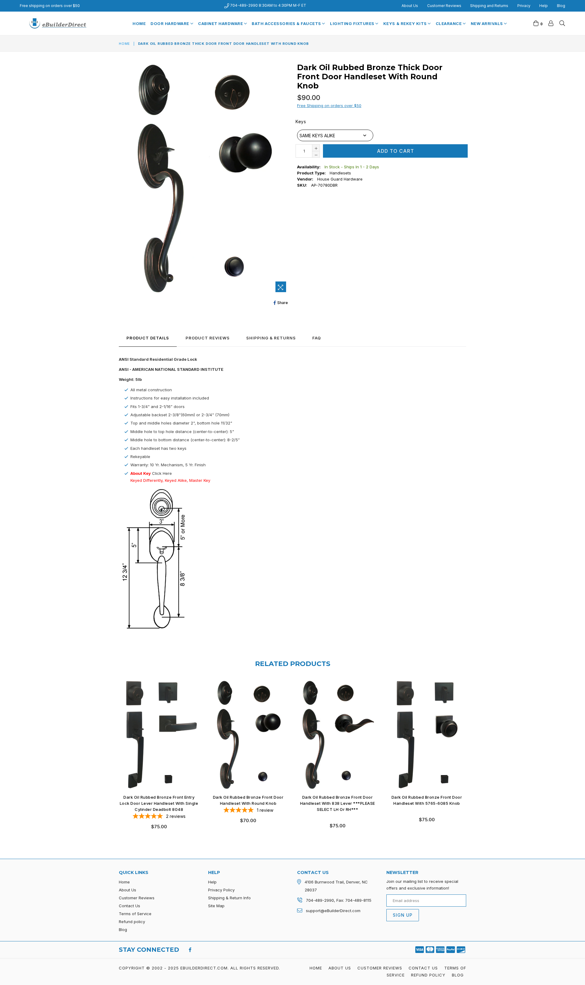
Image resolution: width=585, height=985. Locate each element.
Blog (561, 5)
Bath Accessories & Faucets (287, 23)
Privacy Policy (221, 889)
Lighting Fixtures (352, 23)
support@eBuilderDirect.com (333, 910)
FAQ (316, 337)
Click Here (162, 473)
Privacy (523, 5)
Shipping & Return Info (229, 897)
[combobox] (335, 135)
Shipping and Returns (489, 5)
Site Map (216, 905)
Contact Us (129, 905)
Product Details (147, 337)
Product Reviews (208, 337)
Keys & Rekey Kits (405, 23)
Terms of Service (135, 913)
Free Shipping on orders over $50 (329, 105)
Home (139, 23)
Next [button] (472, 750)
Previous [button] (113, 750)
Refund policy (132, 921)
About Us (410, 5)
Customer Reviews (444, 5)
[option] (154, 756)
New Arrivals (487, 23)
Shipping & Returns (271, 337)
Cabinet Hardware (221, 23)
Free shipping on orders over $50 (50, 5)
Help (543, 5)
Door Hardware (170, 23)
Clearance (449, 23)
